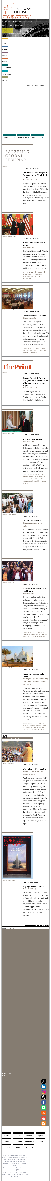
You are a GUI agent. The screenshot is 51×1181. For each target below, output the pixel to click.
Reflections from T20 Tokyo (34, 315)
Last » (47, 925)
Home (6, 1136)
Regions (5, 56)
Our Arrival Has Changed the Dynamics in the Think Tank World (35, 175)
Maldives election (28, 481)
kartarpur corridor (35, 725)
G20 (35, 350)
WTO (31, 278)
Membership (7, 21)
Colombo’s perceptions (32, 520)
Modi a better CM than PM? (35, 769)
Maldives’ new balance (32, 439)
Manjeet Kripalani (31, 678)
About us (5, 42)
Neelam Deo (29, 247)
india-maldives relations (38, 479)
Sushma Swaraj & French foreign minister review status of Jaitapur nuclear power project (35, 382)
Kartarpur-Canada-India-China (34, 675)
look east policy (34, 634)
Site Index (29, 1147)
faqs (18, 1147)
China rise (38, 272)
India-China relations (35, 274)
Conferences (5, 74)
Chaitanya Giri (37, 681)
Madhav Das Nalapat (32, 771)
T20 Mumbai (34, 352)
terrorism (34, 729)
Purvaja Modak (30, 318)
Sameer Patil (43, 678)
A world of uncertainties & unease (34, 243)
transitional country (39, 636)
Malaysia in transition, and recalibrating (34, 589)
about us (18, 1136)
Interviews (13, 738)
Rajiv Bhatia (29, 441)
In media (17, 21)
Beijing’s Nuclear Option (33, 886)
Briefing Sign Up (9, 25)
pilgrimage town (36, 727)
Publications (5, 68)
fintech (30, 350)
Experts (5, 49)
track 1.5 (41, 729)
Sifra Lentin (27, 681)
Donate (21, 25)
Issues (4, 62)
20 (38, 925)
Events (4, 80)
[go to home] (16, 18)
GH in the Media (31, 180)
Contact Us (28, 21)
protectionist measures (30, 276)
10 (35, 925)
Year (33, 137)
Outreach (6, 1147)
